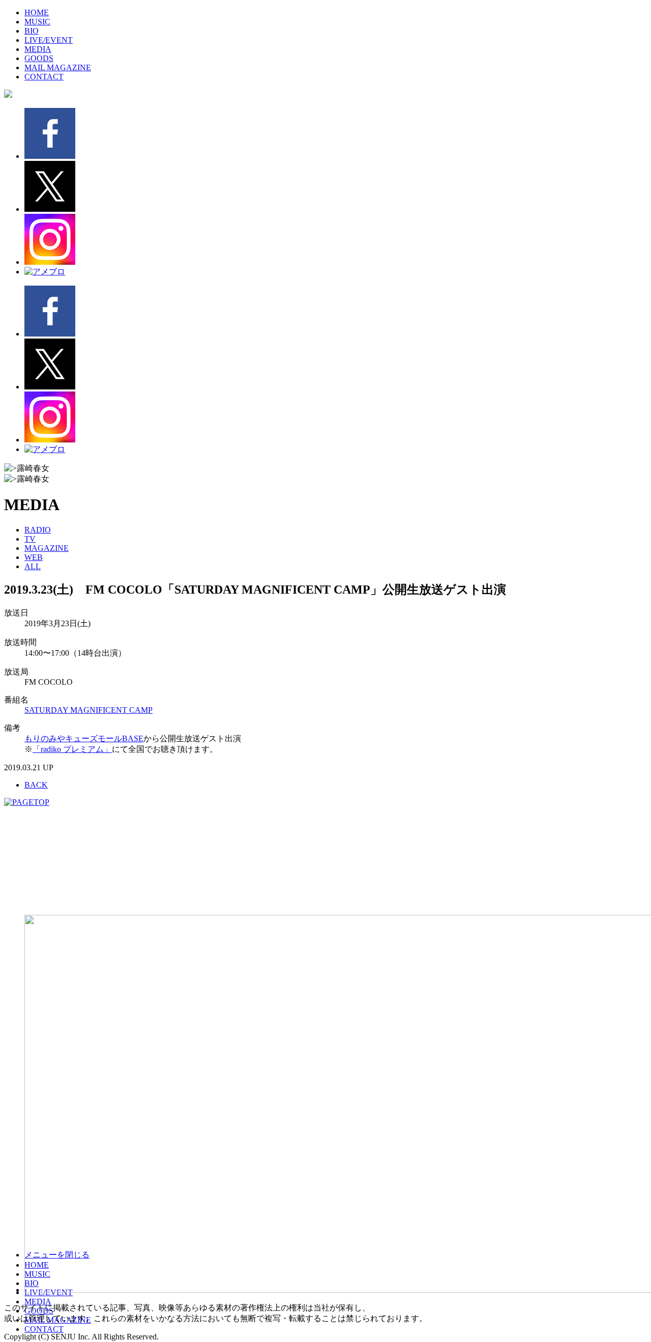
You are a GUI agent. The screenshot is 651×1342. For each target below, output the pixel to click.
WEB (33, 557)
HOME (36, 12)
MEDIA (37, 49)
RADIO (37, 529)
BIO (31, 30)
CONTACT (44, 76)
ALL (32, 566)
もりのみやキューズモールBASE (83, 738)
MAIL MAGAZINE (57, 67)
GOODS (38, 58)
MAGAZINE (46, 548)
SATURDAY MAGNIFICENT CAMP (88, 710)
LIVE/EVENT (48, 40)
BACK (36, 784)
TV (30, 539)
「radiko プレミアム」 (72, 749)
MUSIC (37, 21)
